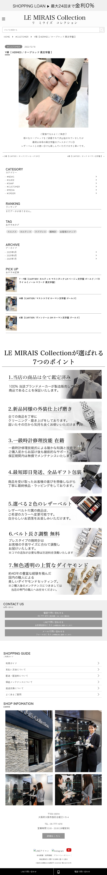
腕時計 (53, 231)
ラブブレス (40, 231)
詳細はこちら (53, 836)
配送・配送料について (17, 675)
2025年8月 (12, 255)
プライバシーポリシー (62, 855)
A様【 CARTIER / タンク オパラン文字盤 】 (85, 156)
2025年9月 (12, 252)
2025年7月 (12, 258)
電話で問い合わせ (82, 871)
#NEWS (10, 176)
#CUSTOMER (13, 46)
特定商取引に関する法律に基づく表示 (53, 859)
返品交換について (15, 688)
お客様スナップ (68, 231)
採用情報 (48, 855)
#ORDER (11, 193)
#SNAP (10, 183)
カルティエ (25, 231)
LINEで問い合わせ (29, 871)
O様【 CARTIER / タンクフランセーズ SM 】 (22, 156)
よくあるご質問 (13, 694)
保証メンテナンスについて (19, 682)
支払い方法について (16, 669)
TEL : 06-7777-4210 (53, 823)
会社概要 (40, 855)
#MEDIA (10, 190)
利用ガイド (11, 663)
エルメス (12, 231)
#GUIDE (10, 180)
